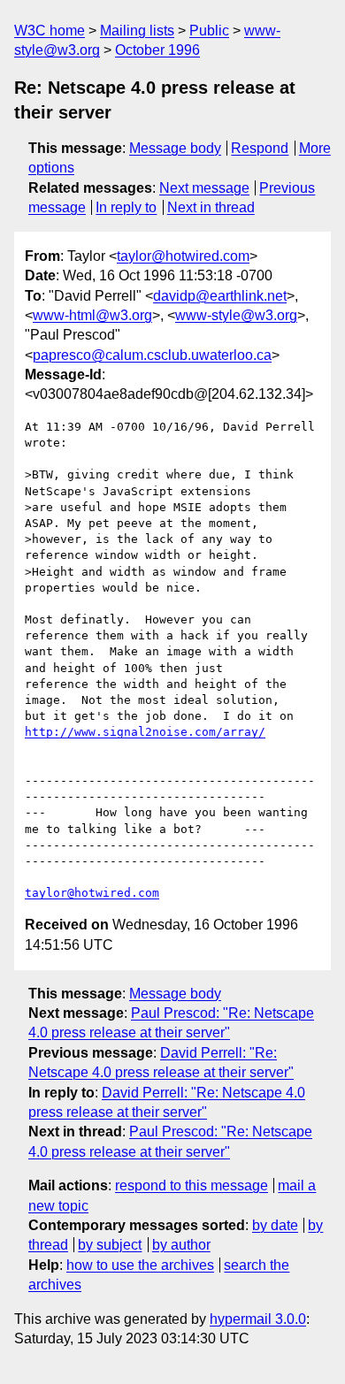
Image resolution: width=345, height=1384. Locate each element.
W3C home (49, 30)
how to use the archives (140, 1265)
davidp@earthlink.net (220, 295)
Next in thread (211, 207)
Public (209, 30)
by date (275, 1225)
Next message (204, 187)
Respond (259, 148)
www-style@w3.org (236, 315)
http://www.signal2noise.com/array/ (145, 731)
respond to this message (191, 1185)
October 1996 (157, 49)
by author (181, 1244)
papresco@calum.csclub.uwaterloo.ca (152, 355)
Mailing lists (137, 30)
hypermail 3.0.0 (258, 1319)
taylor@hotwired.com (183, 256)
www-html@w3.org (92, 315)
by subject (110, 1244)
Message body (175, 148)
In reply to (126, 207)
